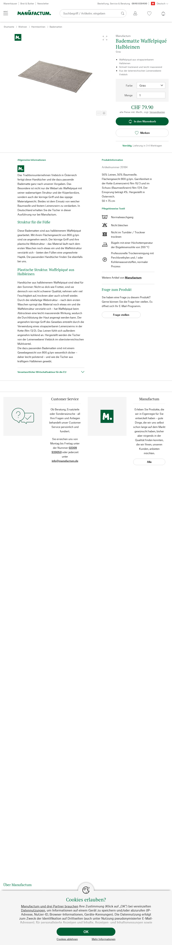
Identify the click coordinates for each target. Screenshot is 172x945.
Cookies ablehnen (67, 939)
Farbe (129, 85)
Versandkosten (157, 112)
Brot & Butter (27, 3)
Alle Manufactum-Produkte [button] (149, 462)
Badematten (56, 26)
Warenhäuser (10, 3)
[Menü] (6, 13)
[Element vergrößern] (104, 113)
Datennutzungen (33, 910)
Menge (128, 95)
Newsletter (43, 3)
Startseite (9, 26)
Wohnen (22, 26)
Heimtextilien (38, 26)
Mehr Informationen (103, 939)
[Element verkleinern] (98, 113)
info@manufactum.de (65, 460)
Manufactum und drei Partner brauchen (49, 906)
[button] (105, 38)
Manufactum (133, 277)
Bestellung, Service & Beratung (122, 3)
